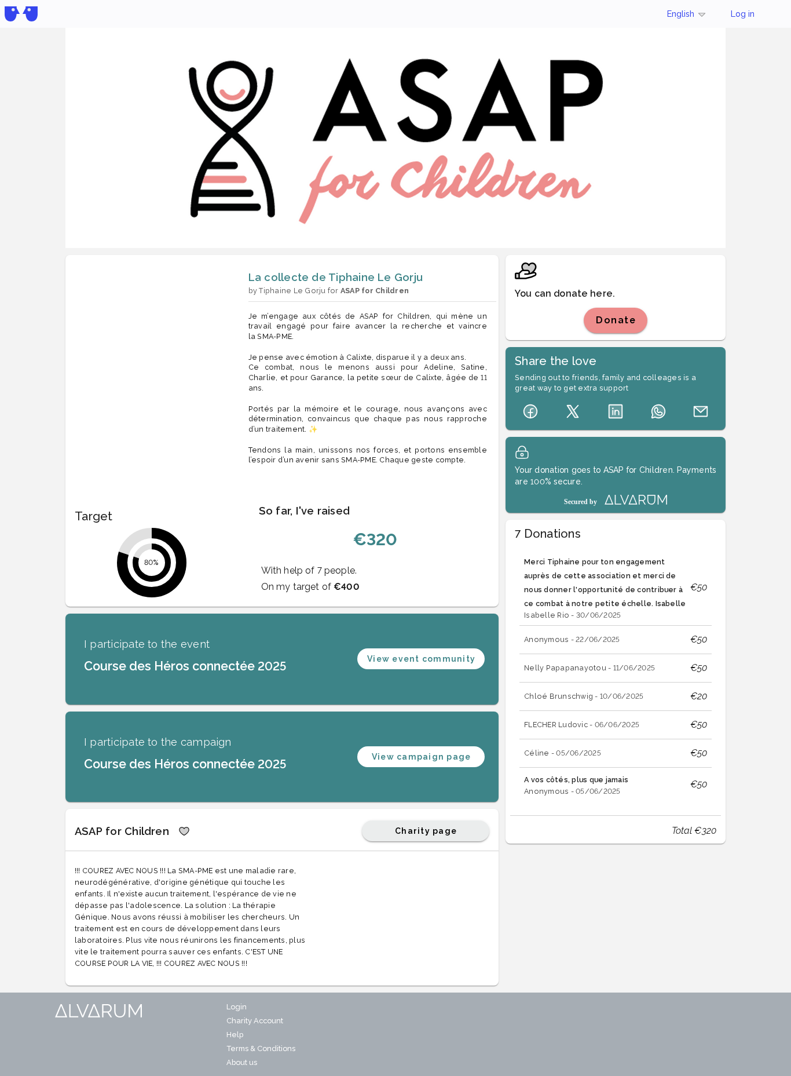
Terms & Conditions (260, 1048)
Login (236, 1006)
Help (234, 1034)
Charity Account (254, 1020)
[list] (615, 676)
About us (241, 1062)
